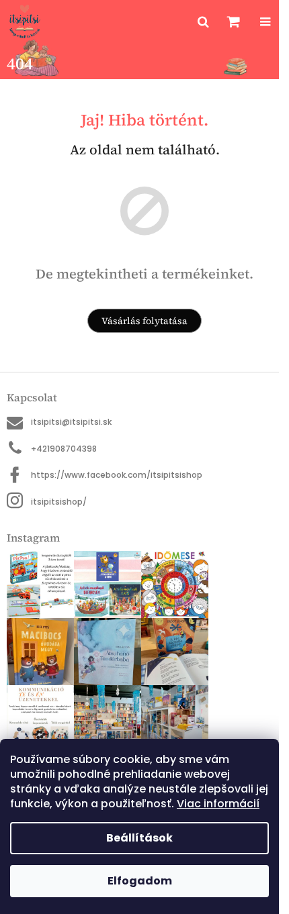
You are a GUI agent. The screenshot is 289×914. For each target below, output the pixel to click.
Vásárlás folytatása (144, 320)
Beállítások (139, 838)
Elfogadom (140, 880)
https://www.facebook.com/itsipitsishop (116, 474)
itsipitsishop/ (59, 501)
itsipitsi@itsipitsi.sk (71, 421)
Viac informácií (218, 803)
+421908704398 (64, 448)
